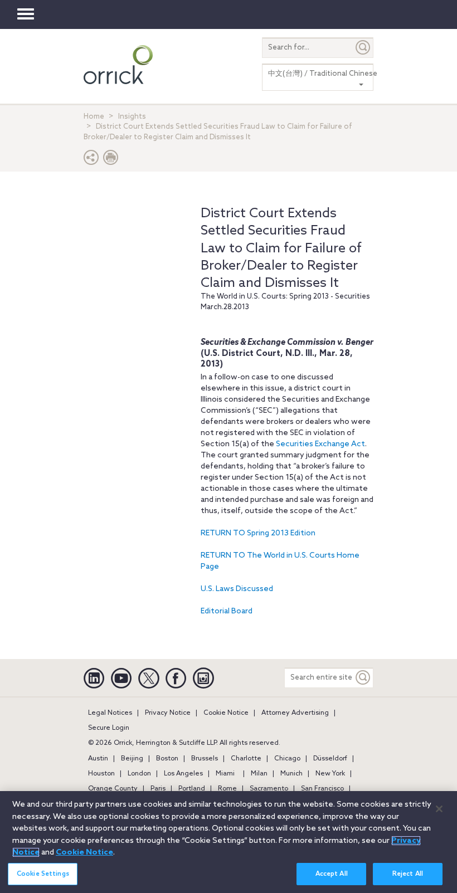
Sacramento (269, 789)
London (139, 774)
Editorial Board (226, 611)
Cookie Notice (226, 713)
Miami (225, 774)
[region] (228, 842)
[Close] (439, 809)
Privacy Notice (168, 713)
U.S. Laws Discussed (237, 589)
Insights (132, 117)
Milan (259, 774)
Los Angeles (183, 774)
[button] (91, 160)
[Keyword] (363, 677)
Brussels (204, 759)
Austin (98, 759)
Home (94, 117)
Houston (101, 774)
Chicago (287, 759)
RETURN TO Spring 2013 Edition (258, 533)
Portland (191, 789)
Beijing (132, 759)
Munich (291, 774)
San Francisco (322, 789)
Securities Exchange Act (320, 444)
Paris (158, 789)
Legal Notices (110, 713)
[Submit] (363, 47)
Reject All (407, 874)
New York (330, 774)
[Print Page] (111, 160)
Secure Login (108, 728)
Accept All (331, 874)
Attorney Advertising (295, 713)
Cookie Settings (43, 874)
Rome (227, 789)
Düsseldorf (330, 759)
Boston (167, 759)
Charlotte (246, 759)
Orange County (113, 789)
